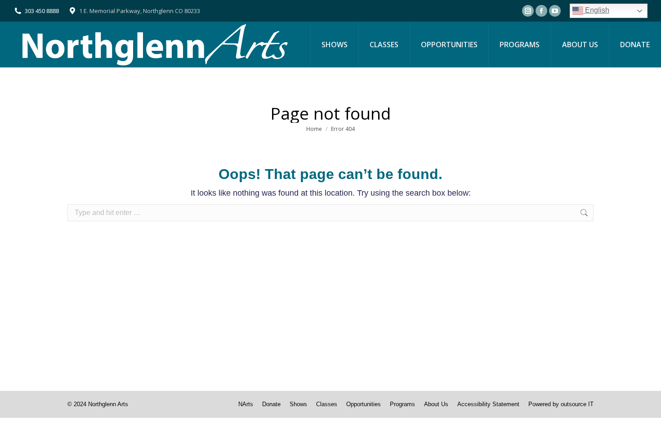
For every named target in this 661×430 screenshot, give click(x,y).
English (596, 10)
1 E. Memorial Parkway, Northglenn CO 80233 (139, 11)
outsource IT (577, 404)
